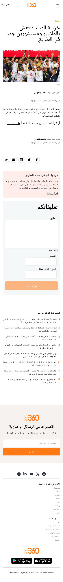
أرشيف (57, 540)
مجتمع (57, 495)
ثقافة (58, 499)
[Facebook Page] (44, 474)
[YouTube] (31, 474)
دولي (58, 513)
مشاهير (57, 509)
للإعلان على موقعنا (53, 529)
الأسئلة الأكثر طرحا (53, 526)
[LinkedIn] (25, 474)
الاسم (53, 255)
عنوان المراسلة (47, 268)
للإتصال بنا (56, 536)
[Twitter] (38, 474)
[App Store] (43, 560)
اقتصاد (57, 491)
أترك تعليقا (32, 285)
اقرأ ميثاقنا (52, 193)
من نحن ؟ (56, 522)
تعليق (53, 218)
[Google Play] (21, 560)
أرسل (31, 452)
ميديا (58, 502)
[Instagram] (19, 474)
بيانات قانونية (55, 533)
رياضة (57, 21)
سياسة (57, 488)
